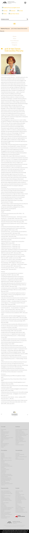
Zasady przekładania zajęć (5, 516)
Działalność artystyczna (5, 431)
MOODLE (3, 461)
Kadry (17, 503)
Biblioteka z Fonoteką (19, 440)
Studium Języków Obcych (20, 438)
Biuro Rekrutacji (18, 500)
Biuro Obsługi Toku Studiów (20, 498)
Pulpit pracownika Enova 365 (6, 492)
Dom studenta (3, 468)
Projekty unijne (3, 436)
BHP (2, 442)
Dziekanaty (17, 493)
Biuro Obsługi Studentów (5, 464)
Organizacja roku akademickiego (6, 466)
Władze (14, 36)
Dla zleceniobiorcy (4, 517)
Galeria (2, 447)
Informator (17, 455)
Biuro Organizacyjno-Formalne (21, 499)
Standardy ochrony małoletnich (6, 514)
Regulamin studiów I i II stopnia (6, 457)
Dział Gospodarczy (4, 444)
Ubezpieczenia (3, 470)
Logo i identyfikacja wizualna (20, 507)
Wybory (2, 440)
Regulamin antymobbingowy (6, 512)
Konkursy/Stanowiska (5, 438)
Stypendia (2, 467)
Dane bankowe (18, 506)
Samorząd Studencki (4, 463)
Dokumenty (3, 445)
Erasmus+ (3, 462)
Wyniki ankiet (3, 505)
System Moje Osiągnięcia (5, 490)
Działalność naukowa (4, 433)
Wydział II (2, 454)
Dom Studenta (18, 495)
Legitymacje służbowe (5, 502)
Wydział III (3, 455)
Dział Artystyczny (19, 501)
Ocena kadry (3, 515)
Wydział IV (3, 456)
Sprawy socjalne (3, 506)
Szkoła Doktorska (19, 436)
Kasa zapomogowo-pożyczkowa (6, 508)
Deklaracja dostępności (5, 443)
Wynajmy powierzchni (19, 510)
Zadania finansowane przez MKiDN (7, 437)
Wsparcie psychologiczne (5, 513)
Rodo (2, 441)
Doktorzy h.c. (14, 42)
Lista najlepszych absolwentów (6, 474)
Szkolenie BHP (3, 471)
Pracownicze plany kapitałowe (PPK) (7, 507)
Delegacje (2, 503)
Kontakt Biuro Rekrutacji (20, 459)
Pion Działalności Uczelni (20, 494)
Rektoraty (17, 492)
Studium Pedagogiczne (19, 437)
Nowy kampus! (3, 429)
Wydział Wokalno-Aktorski (20, 433)
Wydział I (2, 453)
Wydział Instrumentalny (20, 431)
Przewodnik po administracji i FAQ (21, 512)
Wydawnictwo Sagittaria (20, 444)
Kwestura (17, 505)
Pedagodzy (14, 44)
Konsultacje (18, 453)
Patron (14, 38)
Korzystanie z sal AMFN (5, 469)
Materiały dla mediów (19, 490)
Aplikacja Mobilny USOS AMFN (6, 460)
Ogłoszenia (3, 434)
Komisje (17, 443)
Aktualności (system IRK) (20, 454)
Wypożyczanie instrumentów (6, 477)
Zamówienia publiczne (5, 435)
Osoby (2, 430)
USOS (2, 459)
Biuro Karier (3, 473)
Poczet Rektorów (14, 40)
